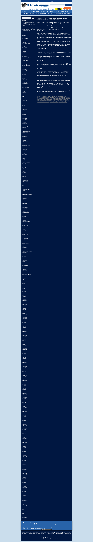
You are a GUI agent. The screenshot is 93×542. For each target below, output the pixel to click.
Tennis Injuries (25, 270)
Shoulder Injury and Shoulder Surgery (28, 235)
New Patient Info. (35, 532)
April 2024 (24, 326)
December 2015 (25, 455)
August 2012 (24, 506)
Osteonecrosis (25, 198)
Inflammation (24, 150)
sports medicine (39, 102)
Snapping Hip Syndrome (26, 243)
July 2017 (24, 430)
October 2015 (25, 457)
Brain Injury (24, 73)
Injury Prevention (25, 153)
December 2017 (25, 424)
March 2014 (24, 482)
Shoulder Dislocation (25, 234)
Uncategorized (25, 275)
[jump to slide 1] (43, 529)
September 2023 (25, 335)
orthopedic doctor (50, 100)
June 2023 (24, 339)
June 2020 (24, 385)
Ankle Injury (24, 48)
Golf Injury (24, 122)
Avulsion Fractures (25, 60)
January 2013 (25, 500)
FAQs (48, 13)
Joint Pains (24, 159)
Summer (24, 261)
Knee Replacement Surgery (26, 168)
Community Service (68, 533)
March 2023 (24, 343)
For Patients (52, 532)
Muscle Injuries (25, 186)
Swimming (24, 264)
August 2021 (24, 367)
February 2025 (25, 313)
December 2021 (25, 362)
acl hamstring (24, 39)
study (49, 42)
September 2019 (25, 397)
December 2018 (25, 408)
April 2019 (24, 403)
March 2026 (24, 296)
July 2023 (24, 337)
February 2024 (25, 328)
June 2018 (24, 416)
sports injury (60, 101)
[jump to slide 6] (48, 529)
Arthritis (24, 55)
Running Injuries (25, 230)
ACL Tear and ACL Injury (26, 43)
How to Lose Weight (32, 533)
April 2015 (24, 465)
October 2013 (25, 488)
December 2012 (25, 501)
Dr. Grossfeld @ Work (44, 96)
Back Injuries (24, 61)
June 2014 (24, 478)
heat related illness (67, 97)
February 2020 (25, 390)
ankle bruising (25, 47)
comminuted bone (25, 84)
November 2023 (25, 332)
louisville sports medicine (54, 99)
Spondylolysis (25, 247)
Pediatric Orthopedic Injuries (26, 215)
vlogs (23, 279)
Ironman (24, 155)
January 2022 (25, 361)
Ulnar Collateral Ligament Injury (27, 274)
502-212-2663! (66, 1)
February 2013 (25, 499)
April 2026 (24, 295)
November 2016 (25, 441)
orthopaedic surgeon (40, 100)
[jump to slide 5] (47, 529)
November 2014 (25, 472)
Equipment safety (25, 102)
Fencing (24, 110)
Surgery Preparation (25, 262)
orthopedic (45, 100)
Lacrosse (24, 171)
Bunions (24, 77)
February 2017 (25, 437)
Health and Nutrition (25, 136)
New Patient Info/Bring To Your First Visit (38, 11)
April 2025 (24, 310)
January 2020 (25, 392)
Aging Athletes (25, 46)
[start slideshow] (41, 529)
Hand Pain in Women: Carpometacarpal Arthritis (29, 28)
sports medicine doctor (45, 102)
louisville (58, 98)
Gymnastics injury (25, 126)
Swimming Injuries (25, 265)
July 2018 (24, 415)
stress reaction (25, 260)
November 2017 (25, 425)
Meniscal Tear (25, 184)
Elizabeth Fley (25, 100)
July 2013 (24, 492)
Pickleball (24, 216)
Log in (24, 514)
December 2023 (25, 331)
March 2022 (24, 358)
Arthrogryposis (25, 56)
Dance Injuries (25, 93)
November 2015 (25, 456)
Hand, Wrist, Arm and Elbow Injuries (28, 133)
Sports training (25, 252)
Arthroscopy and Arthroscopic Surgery (28, 57)
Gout (23, 124)
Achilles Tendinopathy (26, 38)
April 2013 (24, 496)
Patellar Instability (25, 208)
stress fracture (25, 257)
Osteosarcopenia (25, 200)
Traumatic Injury (25, 273)
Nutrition (24, 190)
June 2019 (24, 401)
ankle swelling (25, 53)
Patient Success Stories (42, 13)
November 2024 (25, 317)
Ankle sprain (24, 51)
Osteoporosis (24, 199)
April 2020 (24, 388)
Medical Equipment (25, 180)
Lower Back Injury (25, 177)
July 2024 (24, 322)
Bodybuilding (25, 69)
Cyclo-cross (24, 92)
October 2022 (25, 349)
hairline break (25, 127)
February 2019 (25, 406)
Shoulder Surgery (26, 13)
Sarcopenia (24, 231)
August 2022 (24, 352)
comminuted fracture (25, 86)
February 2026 (25, 297)
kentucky (47, 98)
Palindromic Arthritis (25, 207)
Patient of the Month (25, 211)
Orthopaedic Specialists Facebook (27, 194)
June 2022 (24, 354)
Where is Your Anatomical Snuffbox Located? (29, 26)
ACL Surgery (25, 42)
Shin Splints (24, 233)
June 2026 (24, 292)
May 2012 (24, 509)
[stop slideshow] (51, 529)
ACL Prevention (24, 533)
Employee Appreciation (26, 101)
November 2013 (25, 487)
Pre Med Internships (51, 533)
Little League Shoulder (26, 173)
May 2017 (24, 433)
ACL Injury (68, 532)
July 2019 (24, 399)
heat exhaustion (61, 97)
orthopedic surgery (50, 101)
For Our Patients (50, 11)
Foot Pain (24, 114)
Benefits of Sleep (25, 66)
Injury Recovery (25, 154)
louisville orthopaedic (63, 98)
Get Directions (67, 11)
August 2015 (24, 460)
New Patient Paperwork (59, 9)
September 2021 (25, 366)
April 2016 (24, 450)
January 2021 (25, 376)
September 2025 (25, 304)
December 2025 (25, 300)
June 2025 (24, 308)
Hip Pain (24, 144)
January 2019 (25, 407)
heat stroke (39, 98)
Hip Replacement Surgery (26, 145)
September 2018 (25, 412)
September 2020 (25, 381)
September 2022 (25, 350)
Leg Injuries (24, 172)
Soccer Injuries (25, 244)
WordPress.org (25, 518)
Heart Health (24, 137)
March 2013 (24, 497)
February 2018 (25, 421)
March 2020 (24, 389)
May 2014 (24, 479)
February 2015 (25, 468)
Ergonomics (24, 104)
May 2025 (24, 309)
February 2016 (25, 452)
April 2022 (24, 357)
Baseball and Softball (25, 62)
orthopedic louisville (56, 100)
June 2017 (24, 432)
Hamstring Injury (25, 132)
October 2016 (25, 442)
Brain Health (24, 71)
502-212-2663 (43, 8)
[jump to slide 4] (46, 529)
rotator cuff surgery (25, 225)
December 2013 (25, 486)
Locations (62, 11)
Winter (24, 283)
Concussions (24, 88)
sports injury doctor (66, 101)
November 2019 (25, 394)
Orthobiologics (25, 191)
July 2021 (24, 368)
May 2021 (24, 371)
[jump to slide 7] (49, 529)
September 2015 (25, 459)
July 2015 (24, 461)
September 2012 (25, 505)
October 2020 (25, 380)
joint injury (24, 158)
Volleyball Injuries (25, 280)
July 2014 (24, 477)
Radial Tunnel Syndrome (26, 222)
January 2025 (25, 314)
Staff (29, 11)
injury (24, 151)
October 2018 (25, 411)
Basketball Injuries (25, 64)
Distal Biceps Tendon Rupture (27, 97)
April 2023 (24, 341)
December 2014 (25, 470)
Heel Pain (24, 140)
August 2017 (24, 429)
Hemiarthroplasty (25, 141)
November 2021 (25, 363)
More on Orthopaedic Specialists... (49, 526)
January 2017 (25, 438)
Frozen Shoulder (25, 119)
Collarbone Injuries (25, 83)
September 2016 (25, 443)
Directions (41, 532)
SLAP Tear (24, 242)
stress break (24, 256)
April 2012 (24, 510)
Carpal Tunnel (25, 79)
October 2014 (25, 473)
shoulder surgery (25, 239)
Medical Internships (25, 181)
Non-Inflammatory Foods (26, 189)
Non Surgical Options (58, 532)
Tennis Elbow (25, 269)
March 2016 (24, 451)
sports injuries (56, 101)
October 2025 (25, 303)
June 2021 (24, 370)
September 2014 (25, 474)
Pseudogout (24, 220)
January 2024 (25, 330)
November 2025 (25, 301)
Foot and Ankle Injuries (26, 113)
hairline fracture (25, 128)
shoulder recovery (25, 238)
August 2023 (24, 336)
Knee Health (24, 163)
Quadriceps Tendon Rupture (26, 221)
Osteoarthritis (25, 195)
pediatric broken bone (26, 212)
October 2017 (25, 426)
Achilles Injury (25, 37)
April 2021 (24, 372)
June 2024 (24, 323)
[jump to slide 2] (44, 529)
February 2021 (25, 375)
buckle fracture (25, 75)
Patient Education (67, 13)
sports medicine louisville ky (62, 102)
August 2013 (24, 491)
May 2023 (24, 340)
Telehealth (24, 266)
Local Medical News (25, 175)
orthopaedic (60, 99)
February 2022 (25, 359)
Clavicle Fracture (25, 82)
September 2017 (25, 428)
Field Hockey (25, 111)
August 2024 (24, 321)
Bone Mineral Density (26, 70)
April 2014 (24, 481)
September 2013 (25, 490)
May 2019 (24, 402)
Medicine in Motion (25, 182)
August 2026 (24, 290)
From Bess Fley (25, 118)
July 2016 (24, 446)
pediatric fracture (25, 213)
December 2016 (25, 439)
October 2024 (25, 318)
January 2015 (25, 469)
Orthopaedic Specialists (51, 96)
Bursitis (24, 78)
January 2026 (25, 299)
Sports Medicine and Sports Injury (60, 96)
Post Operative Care (33, 13)
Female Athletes (25, 109)
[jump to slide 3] (45, 529)
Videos (51, 13)
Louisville (24, 176)
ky (56, 98)
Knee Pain (24, 167)
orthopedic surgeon (44, 101)
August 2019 (24, 398)
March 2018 (24, 420)
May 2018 (24, 417)
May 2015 (24, 464)
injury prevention (43, 98)
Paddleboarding (25, 206)
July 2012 (24, 508)
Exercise (24, 105)
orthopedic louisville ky (63, 100)
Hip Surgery (24, 146)
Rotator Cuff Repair (25, 224)
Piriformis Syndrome (25, 217)
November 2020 (25, 379)
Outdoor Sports (25, 202)
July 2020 (24, 384)
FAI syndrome (25, 106)
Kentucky (24, 160)
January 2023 (25, 345)
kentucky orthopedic (53, 98)
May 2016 (24, 448)
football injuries (52, 97)
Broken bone (24, 74)
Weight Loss (24, 282)
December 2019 (25, 393)
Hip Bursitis (24, 142)
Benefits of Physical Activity (26, 65)
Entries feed (24, 516)
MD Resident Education (58, 13)
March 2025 (24, 312)
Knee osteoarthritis (25, 166)
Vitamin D (24, 278)
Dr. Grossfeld (24, 11)
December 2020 (25, 377)
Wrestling (24, 284)
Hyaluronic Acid (25, 149)
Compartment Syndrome (26, 87)
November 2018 (25, 410)
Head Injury (24, 135)
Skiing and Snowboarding (26, 240)
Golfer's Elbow (25, 123)
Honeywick (51, 537)
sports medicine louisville (54, 102)
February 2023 (25, 344)
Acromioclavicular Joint (26, 44)
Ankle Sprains (25, 52)
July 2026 (24, 291)
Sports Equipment (25, 248)
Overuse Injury (25, 203)
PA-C (24, 204)
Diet (23, 96)
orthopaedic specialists (65, 99)
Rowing (24, 229)
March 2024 (24, 327)
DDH (24, 95)
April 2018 (24, 419)
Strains (24, 255)
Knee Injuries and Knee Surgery (27, 164)
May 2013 (24, 495)
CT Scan (24, 91)
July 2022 (24, 353)
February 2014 (25, 483)
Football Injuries (25, 115)
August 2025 (24, 305)
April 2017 (24, 434)
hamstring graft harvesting (26, 131)
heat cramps (57, 97)
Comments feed (25, 517)
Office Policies (56, 11)
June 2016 (24, 447)
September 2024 (25, 319)
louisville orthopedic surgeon (45, 99)
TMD (24, 271)
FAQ (45, 533)
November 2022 (25, 348)
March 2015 (24, 466)
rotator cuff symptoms (26, 226)
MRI (23, 185)
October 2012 (25, 504)
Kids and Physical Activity (26, 162)
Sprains (24, 253)
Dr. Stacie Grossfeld (41, 90)
